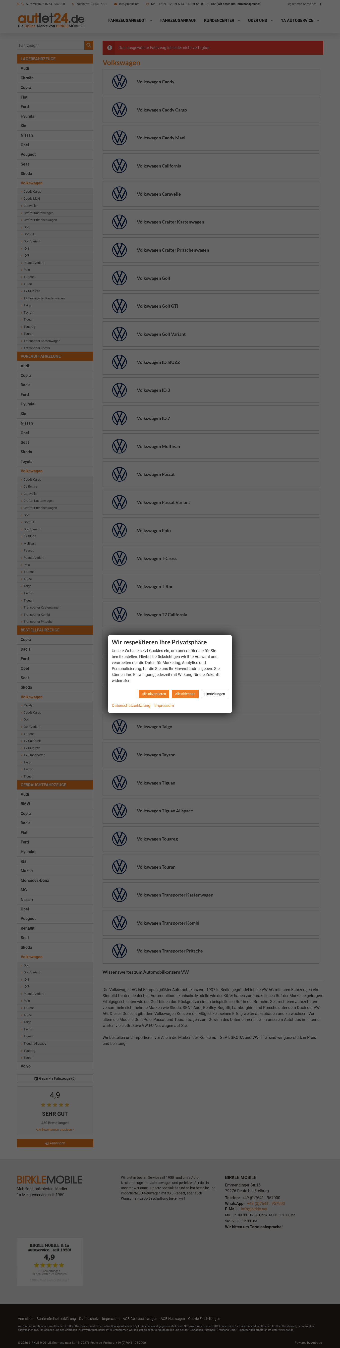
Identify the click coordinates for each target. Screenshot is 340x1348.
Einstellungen (214, 694)
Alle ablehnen (185, 694)
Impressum (164, 705)
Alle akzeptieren (154, 694)
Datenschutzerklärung (131, 705)
